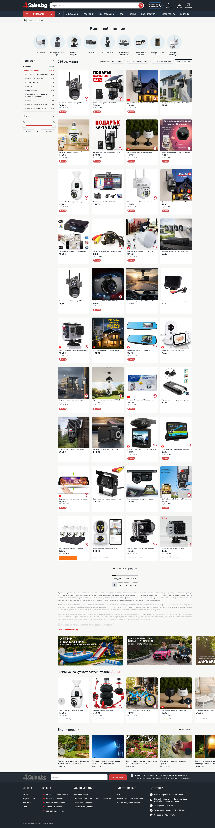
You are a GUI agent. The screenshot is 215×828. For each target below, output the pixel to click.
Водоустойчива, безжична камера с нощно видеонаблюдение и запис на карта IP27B (72, 400)
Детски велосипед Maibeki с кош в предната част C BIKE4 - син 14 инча (140, 711)
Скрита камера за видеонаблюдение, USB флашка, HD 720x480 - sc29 (175, 400)
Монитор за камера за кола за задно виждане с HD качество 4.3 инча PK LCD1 (175, 301)
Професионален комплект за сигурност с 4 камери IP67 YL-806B (176, 252)
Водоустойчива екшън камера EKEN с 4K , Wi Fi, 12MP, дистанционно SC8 (141, 549)
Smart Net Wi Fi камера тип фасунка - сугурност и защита (72, 202)
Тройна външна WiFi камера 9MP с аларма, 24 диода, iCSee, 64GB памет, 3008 (72, 301)
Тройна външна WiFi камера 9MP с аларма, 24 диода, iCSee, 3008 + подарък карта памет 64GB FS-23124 (73, 103)
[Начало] (59, 14)
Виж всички (184, 729)
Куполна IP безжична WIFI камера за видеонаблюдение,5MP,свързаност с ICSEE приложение (140, 400)
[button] (39, 61)
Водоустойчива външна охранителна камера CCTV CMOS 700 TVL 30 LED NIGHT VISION (106, 499)
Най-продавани (106, 14)
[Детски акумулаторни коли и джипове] (159, 650)
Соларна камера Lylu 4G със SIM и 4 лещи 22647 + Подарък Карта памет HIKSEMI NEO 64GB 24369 (107, 103)
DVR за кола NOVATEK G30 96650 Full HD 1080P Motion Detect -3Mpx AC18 (107, 301)
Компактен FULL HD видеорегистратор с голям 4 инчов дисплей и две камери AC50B (176, 450)
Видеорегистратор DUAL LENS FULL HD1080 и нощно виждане (105, 450)
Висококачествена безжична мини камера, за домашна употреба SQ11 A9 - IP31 (141, 153)
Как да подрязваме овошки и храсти (173, 762)
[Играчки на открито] (90, 650)
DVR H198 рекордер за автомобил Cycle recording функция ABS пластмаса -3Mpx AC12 (141, 450)
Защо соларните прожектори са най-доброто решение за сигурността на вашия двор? (106, 762)
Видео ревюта (168, 14)
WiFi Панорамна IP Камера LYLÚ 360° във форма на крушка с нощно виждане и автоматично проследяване (73, 153)
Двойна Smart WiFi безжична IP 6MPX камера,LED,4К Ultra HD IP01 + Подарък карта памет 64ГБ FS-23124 (175, 202)
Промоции (89, 14)
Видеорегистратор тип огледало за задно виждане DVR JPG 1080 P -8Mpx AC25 (140, 351)
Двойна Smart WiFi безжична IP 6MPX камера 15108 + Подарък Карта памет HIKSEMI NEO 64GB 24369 (106, 153)
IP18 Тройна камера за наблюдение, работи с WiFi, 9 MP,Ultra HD (106, 351)
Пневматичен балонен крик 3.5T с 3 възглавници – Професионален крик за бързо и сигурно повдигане (107, 711)
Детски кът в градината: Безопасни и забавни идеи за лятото (73, 762)
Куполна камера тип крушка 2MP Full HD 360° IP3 (107, 400)
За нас (133, 14)
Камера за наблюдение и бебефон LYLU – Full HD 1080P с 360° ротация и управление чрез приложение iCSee (107, 549)
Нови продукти (148, 14)
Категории (39, 14)
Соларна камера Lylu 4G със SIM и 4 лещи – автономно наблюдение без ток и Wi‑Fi (176, 103)
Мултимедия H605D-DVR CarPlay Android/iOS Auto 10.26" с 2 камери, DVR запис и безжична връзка (107, 202)
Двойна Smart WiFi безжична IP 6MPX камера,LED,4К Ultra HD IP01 (140, 103)
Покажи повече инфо (66, 630)
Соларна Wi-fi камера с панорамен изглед (71, 450)
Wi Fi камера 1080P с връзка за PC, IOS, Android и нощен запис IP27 (141, 202)
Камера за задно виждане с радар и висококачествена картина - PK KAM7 (140, 499)
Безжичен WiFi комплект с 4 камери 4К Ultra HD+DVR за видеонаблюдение (73, 549)
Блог (122, 14)
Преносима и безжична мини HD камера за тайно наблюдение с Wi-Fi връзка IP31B (176, 153)
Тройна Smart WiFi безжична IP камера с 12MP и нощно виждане (176, 499)
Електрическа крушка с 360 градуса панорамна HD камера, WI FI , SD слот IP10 (140, 252)
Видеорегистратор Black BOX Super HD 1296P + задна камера (140, 301)
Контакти (184, 14)
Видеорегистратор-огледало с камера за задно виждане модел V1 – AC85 (73, 499)
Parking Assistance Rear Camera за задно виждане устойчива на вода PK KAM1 (107, 252)
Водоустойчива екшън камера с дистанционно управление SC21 (173, 549)
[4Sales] (35, 5)
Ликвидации (72, 14)
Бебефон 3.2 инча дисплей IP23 (173, 350)
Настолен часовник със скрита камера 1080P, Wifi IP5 (72, 252)
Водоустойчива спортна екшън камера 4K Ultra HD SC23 (73, 351)
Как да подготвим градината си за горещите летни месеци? (141, 762)
